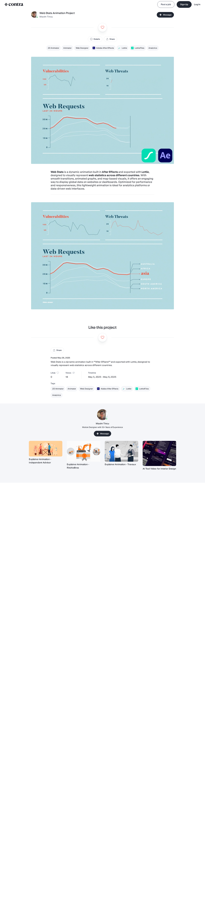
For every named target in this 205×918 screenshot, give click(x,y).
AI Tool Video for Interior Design (159, 469)
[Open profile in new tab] (34, 14)
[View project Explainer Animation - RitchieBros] (83, 451)
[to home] (13, 4)
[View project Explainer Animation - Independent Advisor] (45, 448)
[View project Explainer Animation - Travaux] (121, 451)
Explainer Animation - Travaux (120, 464)
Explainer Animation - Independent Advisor (40, 461)
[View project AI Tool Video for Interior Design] (159, 453)
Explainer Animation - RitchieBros (78, 466)
